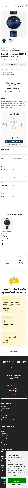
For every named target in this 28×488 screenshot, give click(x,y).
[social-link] (2, 469)
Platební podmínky (6, 408)
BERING (16, 59)
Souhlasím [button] (17, 479)
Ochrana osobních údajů (7, 420)
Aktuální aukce (5, 456)
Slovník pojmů (4, 461)
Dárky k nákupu (5, 415)
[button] (13, 394)
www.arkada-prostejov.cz (14, 385)
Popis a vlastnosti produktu (13, 84)
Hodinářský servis (5, 438)
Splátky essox (4, 417)
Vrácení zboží (4, 436)
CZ (25, 1)
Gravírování (4, 433)
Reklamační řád (5, 406)
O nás (2, 429)
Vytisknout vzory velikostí (15, 141)
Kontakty (3, 431)
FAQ (2, 442)
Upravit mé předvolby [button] (17, 484)
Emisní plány (4, 458)
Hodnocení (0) (13, 88)
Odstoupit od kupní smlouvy (8, 422)
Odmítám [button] (16, 481)
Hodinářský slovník (13, 92)
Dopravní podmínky (6, 411)
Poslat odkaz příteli (7, 72)
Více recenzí (13, 352)
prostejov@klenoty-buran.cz (14, 392)
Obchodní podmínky (6, 413)
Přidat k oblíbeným (16, 70)
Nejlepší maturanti (5, 440)
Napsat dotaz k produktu (8, 74)
